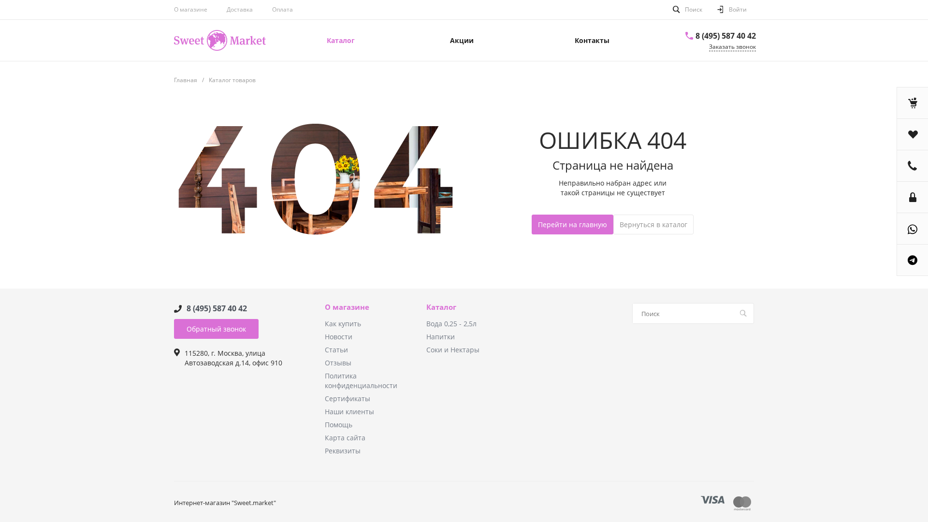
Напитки (440, 336)
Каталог (441, 307)
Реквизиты (343, 450)
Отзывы (338, 362)
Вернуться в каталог (653, 224)
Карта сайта (345, 437)
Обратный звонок (216, 329)
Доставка (240, 9)
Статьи (336, 349)
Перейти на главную (572, 224)
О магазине (190, 9)
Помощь (338, 424)
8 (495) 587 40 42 (726, 35)
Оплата (282, 9)
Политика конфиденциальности (361, 380)
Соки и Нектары (452, 349)
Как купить (343, 323)
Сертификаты (347, 398)
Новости (338, 336)
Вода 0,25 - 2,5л (451, 323)
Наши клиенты (349, 411)
